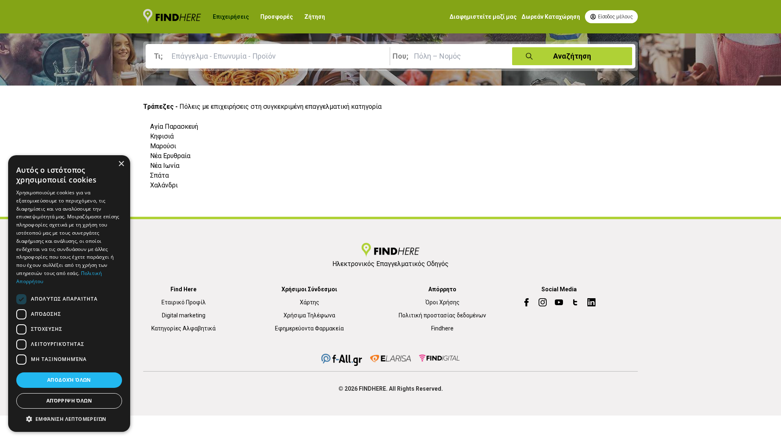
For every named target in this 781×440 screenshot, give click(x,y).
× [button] (121, 164)
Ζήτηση (314, 16)
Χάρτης (309, 302)
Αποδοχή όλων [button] (69, 379)
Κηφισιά (162, 136)
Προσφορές (276, 16)
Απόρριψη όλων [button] (69, 400)
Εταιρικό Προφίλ (183, 302)
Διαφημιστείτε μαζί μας (483, 16)
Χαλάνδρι (164, 185)
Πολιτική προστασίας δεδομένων (442, 315)
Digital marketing (183, 315)
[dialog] (69, 293)
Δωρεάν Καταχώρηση (550, 16)
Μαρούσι (163, 146)
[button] (69, 419)
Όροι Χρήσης (442, 302)
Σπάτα (159, 175)
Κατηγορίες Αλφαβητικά (183, 328)
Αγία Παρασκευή (174, 126)
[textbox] (269, 56)
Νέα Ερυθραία (170, 156)
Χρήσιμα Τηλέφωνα (309, 315)
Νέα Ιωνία (164, 165)
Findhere (442, 328)
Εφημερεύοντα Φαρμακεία (309, 328)
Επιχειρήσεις (231, 16)
